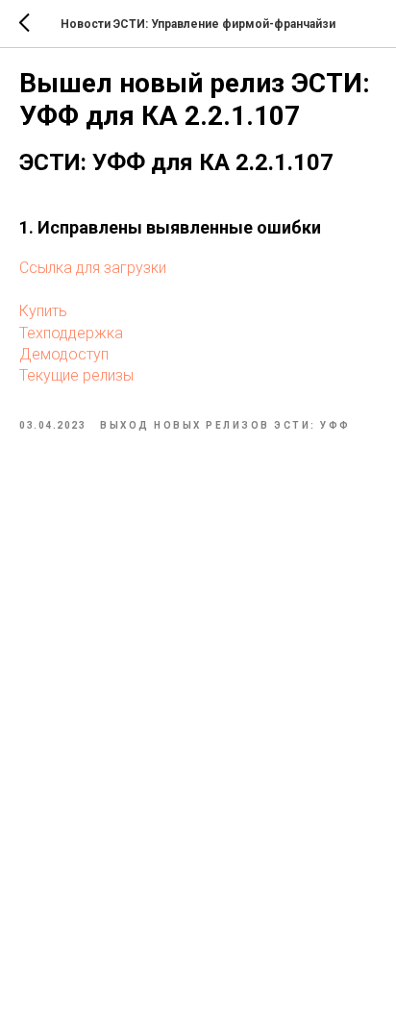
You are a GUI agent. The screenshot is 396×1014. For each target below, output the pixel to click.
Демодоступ (64, 354)
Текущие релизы (76, 375)
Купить (43, 311)
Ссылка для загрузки (92, 268)
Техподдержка (71, 333)
